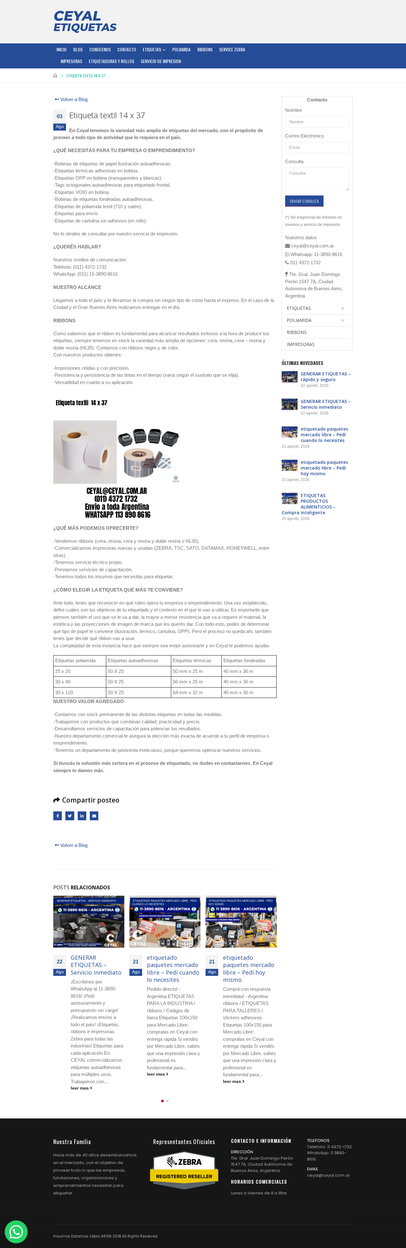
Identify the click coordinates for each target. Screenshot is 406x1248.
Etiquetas (152, 49)
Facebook (57, 815)
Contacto (126, 49)
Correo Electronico (304, 135)
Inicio (61, 49)
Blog (78, 49)
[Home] (85, 22)
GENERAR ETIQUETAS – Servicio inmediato (96, 965)
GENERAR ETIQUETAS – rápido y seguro (326, 376)
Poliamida (181, 49)
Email (94, 815)
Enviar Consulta (304, 201)
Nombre (293, 110)
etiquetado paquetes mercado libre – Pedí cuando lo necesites (173, 968)
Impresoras (71, 61)
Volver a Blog (73, 99)
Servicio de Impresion (161, 61)
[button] (162, 1101)
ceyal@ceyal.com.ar (328, 1175)
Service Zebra (232, 49)
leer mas (80, 1088)
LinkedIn (82, 815)
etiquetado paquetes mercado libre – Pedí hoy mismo (248, 968)
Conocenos (100, 49)
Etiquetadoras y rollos (111, 61)
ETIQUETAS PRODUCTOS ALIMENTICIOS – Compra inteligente (309, 503)
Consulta (294, 161)
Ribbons (205, 49)
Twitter (69, 815)
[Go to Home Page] (55, 75)
